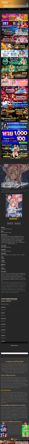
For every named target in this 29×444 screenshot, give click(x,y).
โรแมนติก (22, 254)
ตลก (10, 254)
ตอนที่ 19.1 (3, 335)
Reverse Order (4, 304)
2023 (2, 266)
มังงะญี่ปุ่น (13, 254)
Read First (10, 223)
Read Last (17, 223)
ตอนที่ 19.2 (3, 330)
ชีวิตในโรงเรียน (4, 254)
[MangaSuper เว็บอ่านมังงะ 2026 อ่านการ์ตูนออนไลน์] (6, 2)
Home (2, 189)
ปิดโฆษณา (15, 439)
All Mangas (7, 189)
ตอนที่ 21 (3, 313)
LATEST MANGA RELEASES (9, 299)
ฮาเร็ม (18, 254)
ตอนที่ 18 (3, 341)
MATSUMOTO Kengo (6, 247)
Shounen (3, 262)
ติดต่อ (19, 9)
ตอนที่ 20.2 (3, 318)
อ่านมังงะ (3, 9)
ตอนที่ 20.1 (3, 324)
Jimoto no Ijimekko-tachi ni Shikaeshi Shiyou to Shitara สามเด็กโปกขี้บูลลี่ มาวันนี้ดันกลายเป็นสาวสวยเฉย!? (14, 191)
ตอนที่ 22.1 (3, 307)
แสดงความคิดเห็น (6, 301)
